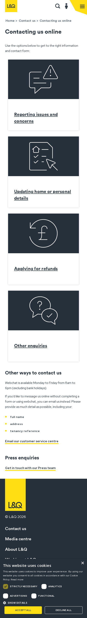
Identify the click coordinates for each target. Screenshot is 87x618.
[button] (57, 6)
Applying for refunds (36, 268)
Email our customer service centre (31, 441)
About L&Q (16, 549)
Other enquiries (30, 345)
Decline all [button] (64, 610)
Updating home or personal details (42, 195)
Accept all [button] (23, 610)
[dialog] (43, 588)
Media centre (18, 539)
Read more (17, 579)
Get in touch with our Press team (30, 468)
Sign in (66, 6)
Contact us (27, 21)
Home (10, 21)
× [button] (82, 563)
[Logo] (11, 6)
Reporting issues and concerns (36, 118)
